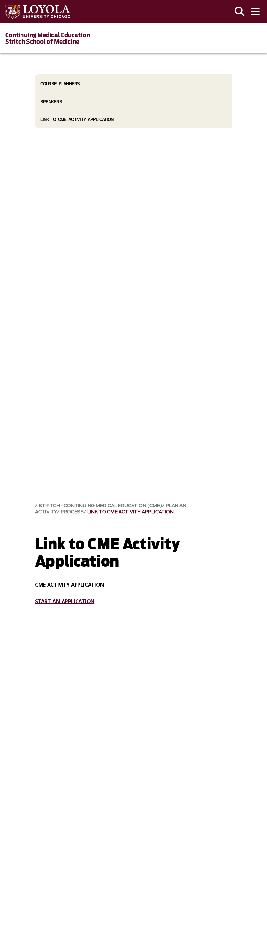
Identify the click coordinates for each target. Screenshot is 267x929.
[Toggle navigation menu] (255, 11)
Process (72, 511)
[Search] (239, 11)
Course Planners (60, 83)
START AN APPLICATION (65, 601)
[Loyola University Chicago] (37, 12)
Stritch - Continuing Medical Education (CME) (100, 505)
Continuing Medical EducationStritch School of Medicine (47, 38)
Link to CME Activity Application (130, 511)
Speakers (51, 101)
